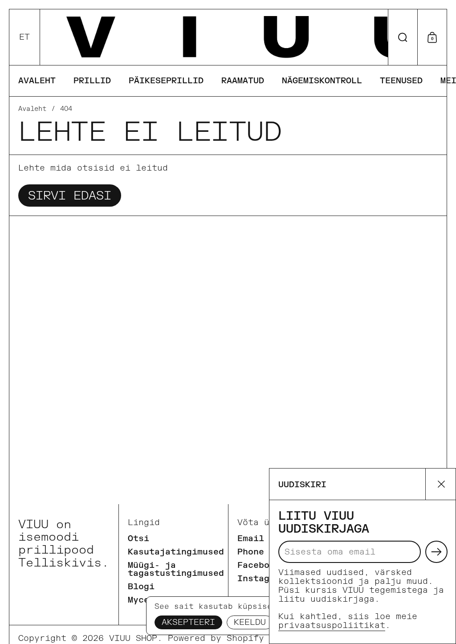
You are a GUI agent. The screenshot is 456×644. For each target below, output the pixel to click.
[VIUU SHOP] (242, 37)
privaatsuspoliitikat (331, 625)
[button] (24, 37)
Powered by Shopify (216, 638)
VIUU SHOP (133, 638)
